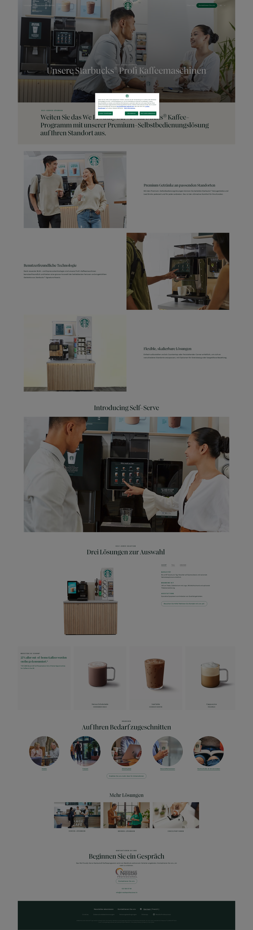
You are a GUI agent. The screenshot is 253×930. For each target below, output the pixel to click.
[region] (127, 106)
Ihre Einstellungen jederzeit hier (125, 106)
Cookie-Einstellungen (105, 113)
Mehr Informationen (129, 108)
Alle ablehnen (131, 113)
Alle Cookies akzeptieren (148, 113)
